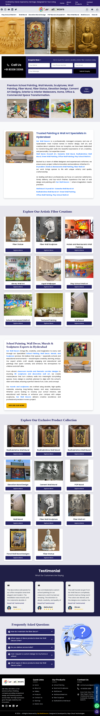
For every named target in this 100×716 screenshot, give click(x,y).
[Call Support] (96, 711)
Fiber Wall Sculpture (48, 244)
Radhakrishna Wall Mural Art (47, 192)
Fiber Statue (18, 244)
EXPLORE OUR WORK (16, 405)
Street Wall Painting (67, 192)
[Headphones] (97, 9)
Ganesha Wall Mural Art (64, 189)
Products (37, 694)
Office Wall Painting (44, 195)
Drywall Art (49, 189)
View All (94, 15)
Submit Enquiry (85, 71)
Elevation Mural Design (37, 15)
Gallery (36, 691)
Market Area (38, 704)
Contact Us (90, 3)
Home (62, 3)
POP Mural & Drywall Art (56, 15)
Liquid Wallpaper (48, 283)
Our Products (78, 3)
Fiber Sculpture (58, 698)
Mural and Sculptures (60, 688)
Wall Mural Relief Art (59, 694)
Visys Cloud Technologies (75, 713)
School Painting (58, 685)
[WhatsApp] (87, 9)
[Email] (92, 9)
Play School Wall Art (9, 15)
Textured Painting (48, 320)
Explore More (18, 250)
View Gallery (86, 90)
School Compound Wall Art (18, 320)
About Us (69, 3)
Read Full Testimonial (15, 603)
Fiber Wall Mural (73, 15)
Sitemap (36, 701)
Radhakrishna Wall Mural (61, 701)
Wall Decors (85, 15)
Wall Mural (23, 15)
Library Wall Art (18, 283)
